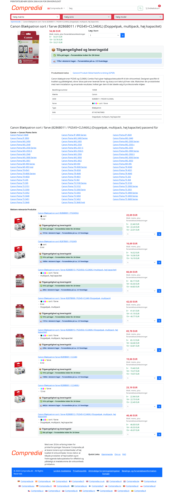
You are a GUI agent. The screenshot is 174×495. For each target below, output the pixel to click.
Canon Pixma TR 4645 (122, 174)
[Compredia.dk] (55, 486)
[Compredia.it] (54, 481)
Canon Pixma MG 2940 (20, 154)
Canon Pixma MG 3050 (72, 157)
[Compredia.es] (36, 481)
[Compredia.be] (125, 481)
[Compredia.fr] (70, 481)
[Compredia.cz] (29, 490)
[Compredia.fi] (90, 486)
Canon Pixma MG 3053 (123, 161)
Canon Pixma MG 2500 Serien (126, 141)
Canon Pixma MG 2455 (72, 141)
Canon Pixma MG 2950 (72, 154)
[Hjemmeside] (27, 453)
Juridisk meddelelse (62, 471)
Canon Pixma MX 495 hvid (21, 167)
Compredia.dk (56, 8)
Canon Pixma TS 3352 (19, 193)
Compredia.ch (45, 486)
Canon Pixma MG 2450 (20, 141)
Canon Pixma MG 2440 (123, 138)
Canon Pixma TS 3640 (19, 202)
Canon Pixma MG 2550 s (123, 145)
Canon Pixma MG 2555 (123, 148)
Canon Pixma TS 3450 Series (125, 196)
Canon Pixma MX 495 (122, 164)
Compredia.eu (28, 486)
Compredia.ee (106, 490)
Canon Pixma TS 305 (19, 183)
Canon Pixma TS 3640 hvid (73, 202)
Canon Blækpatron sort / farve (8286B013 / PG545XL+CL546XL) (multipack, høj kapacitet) (77, 269)
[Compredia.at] (142, 481)
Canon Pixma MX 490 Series (22, 164)
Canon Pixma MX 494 (71, 164)
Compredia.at (150, 481)
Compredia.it (61, 481)
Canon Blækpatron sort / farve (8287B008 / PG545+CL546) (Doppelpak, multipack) (74, 298)
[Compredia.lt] (132, 490)
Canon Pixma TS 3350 (19, 190)
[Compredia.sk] (63, 490)
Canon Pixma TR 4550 (71, 170)
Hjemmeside (16, 22)
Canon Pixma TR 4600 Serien (23, 174)
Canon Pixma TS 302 (71, 180)
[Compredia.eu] (20, 486)
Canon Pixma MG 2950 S (124, 154)
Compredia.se (80, 486)
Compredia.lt (140, 490)
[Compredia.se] (72, 486)
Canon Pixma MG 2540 (20, 145)
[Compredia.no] (106, 486)
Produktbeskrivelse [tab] (60, 73)
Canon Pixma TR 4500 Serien (74, 167)
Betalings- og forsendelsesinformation (139, 471)
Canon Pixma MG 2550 (72, 145)
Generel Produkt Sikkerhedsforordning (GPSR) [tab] (94, 73)
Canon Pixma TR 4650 (19, 177)
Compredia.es (44, 481)
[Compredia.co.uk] (87, 481)
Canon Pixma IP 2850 (19, 138)
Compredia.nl (115, 481)
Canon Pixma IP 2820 (122, 135)
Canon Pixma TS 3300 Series (125, 186)
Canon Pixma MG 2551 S (72, 148)
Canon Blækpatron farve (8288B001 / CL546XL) (58, 385)
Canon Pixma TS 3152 (71, 186)
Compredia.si (54, 490)
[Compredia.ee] (98, 490)
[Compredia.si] (46, 490)
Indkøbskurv (154, 8)
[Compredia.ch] (37, 486)
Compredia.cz (37, 490)
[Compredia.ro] (81, 490)
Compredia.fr (78, 481)
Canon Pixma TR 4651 (71, 177)
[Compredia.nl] (107, 481)
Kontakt (105, 473)
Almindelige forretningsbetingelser (104, 471)
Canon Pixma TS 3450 (71, 196)
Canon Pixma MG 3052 (72, 161)
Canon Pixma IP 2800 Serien (74, 135)
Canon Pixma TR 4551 (122, 170)
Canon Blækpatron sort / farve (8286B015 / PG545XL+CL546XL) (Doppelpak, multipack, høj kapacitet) (78, 331)
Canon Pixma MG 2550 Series (23, 148)
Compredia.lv (123, 490)
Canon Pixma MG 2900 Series (126, 151)
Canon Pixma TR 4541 (19, 170)
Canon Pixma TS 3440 (19, 196)
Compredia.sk (71, 490)
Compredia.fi (97, 486)
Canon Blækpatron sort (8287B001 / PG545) (57, 241)
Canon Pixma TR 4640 (71, 174)
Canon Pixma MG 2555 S (21, 151)
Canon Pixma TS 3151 (19, 186)
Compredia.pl (149, 486)
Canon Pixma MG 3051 (20, 161)
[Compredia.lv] (116, 490)
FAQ (124, 454)
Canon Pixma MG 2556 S (72, 151)
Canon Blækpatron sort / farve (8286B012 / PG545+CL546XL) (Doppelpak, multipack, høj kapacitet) (77, 415)
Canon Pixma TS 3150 (122, 183)
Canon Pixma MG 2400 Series (75, 138)
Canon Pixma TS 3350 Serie (74, 190)
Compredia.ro (89, 490)
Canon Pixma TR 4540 (122, 167)
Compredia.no (114, 486)
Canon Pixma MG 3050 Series (126, 157)
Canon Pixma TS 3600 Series (125, 199)
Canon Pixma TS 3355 (71, 193)
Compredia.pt (132, 486)
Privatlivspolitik (80, 471)
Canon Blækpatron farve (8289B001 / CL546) (57, 357)
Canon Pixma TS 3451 (19, 199)
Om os (117, 454)
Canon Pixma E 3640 (19, 135)
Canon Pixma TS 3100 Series (74, 183)
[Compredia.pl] (141, 486)
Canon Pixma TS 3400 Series (125, 193)
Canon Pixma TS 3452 (71, 199)
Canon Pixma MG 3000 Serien (23, 157)
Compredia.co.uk (97, 481)
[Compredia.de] (19, 481)
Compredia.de (27, 481)
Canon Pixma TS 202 (122, 177)
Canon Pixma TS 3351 (122, 190)
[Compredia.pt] (124, 486)
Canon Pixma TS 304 (122, 180)
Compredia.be (133, 481)
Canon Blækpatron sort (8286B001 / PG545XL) (58, 213)
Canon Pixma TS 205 (19, 180)
